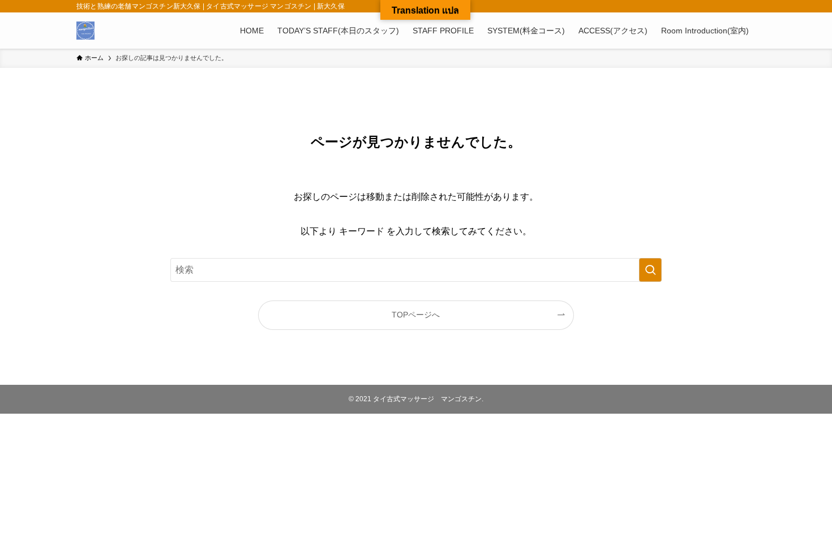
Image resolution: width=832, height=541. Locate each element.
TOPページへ (416, 314)
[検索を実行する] (650, 270)
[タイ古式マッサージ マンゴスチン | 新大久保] (85, 31)
